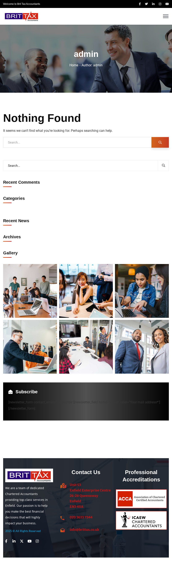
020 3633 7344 (81, 517)
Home (73, 65)
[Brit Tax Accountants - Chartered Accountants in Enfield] (21, 16)
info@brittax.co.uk (84, 530)
